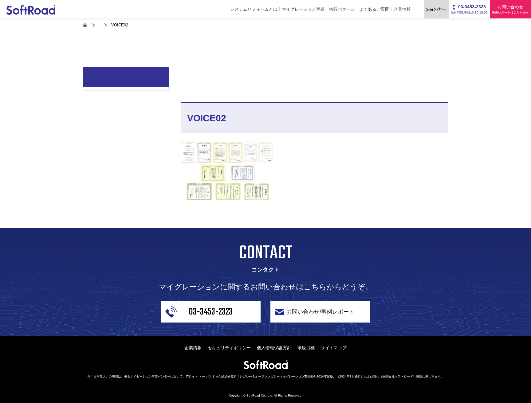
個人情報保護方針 (274, 347)
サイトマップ (334, 347)
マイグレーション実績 (303, 9)
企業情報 (402, 9)
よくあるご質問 (374, 9)
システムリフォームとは (253, 9)
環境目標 (306, 347)
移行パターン (342, 9)
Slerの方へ (436, 9)
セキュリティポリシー (229, 347)
